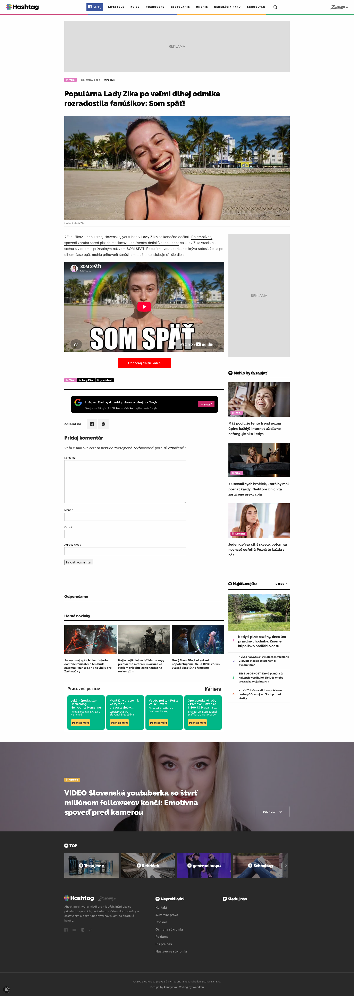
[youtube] (74, 930)
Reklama (162, 936)
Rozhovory (155, 7)
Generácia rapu (227, 7)
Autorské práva (166, 915)
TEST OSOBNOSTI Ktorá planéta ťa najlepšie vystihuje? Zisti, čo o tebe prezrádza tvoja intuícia (261, 677)
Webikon (198, 987)
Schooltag (256, 7)
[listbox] (275, 583)
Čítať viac (270, 812)
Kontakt (161, 907)
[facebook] (66, 930)
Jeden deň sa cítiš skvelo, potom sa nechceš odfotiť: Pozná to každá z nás (257, 549)
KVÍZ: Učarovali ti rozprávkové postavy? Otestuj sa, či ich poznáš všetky (260, 694)
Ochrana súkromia (169, 929)
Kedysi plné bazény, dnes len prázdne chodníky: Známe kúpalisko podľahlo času (262, 641)
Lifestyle (116, 7)
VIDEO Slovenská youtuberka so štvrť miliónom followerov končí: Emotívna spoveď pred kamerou (131, 802)
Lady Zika (87, 380)
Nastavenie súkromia (171, 951)
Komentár (71, 457)
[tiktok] (90, 930)
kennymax (170, 987)
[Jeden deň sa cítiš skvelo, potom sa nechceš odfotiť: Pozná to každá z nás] (259, 520)
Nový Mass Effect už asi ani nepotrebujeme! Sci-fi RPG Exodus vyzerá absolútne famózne (196, 664)
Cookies (161, 922)
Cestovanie (180, 7)
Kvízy (135, 7)
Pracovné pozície (83, 688)
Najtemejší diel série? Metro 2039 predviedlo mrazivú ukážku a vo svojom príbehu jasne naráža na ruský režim (141, 666)
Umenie (202, 7)
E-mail (69, 527)
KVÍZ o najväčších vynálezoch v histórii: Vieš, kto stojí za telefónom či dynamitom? (264, 660)
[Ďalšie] (286, 865)
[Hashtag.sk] (22, 7)
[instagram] (82, 930)
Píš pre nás (163, 944)
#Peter (109, 79)
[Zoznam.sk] (339, 7)
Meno (68, 510)
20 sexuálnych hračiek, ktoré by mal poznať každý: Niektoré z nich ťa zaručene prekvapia (258, 489)
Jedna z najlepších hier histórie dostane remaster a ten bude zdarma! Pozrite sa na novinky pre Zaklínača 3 (87, 666)
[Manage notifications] (6, 989)
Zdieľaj (97, 7)
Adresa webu (72, 544)
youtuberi (105, 380)
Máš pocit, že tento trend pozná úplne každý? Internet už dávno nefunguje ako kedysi (254, 428)
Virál (71, 79)
